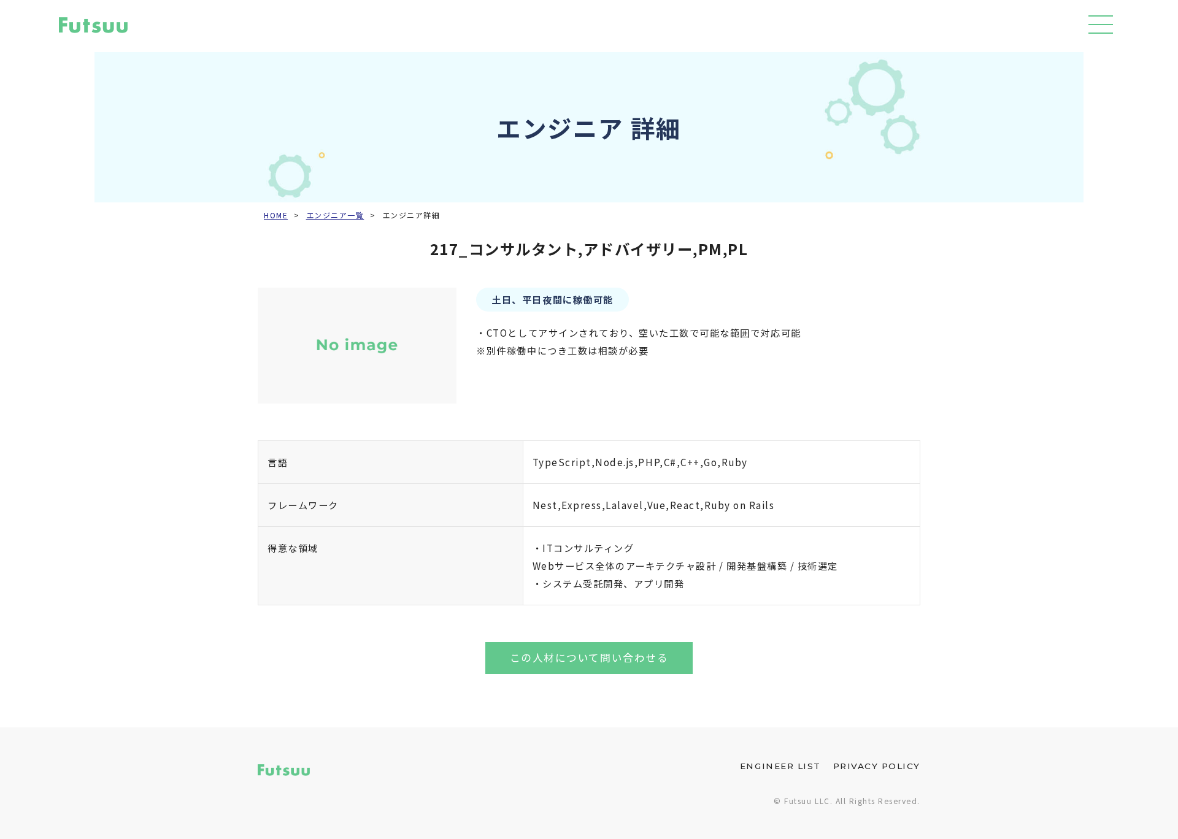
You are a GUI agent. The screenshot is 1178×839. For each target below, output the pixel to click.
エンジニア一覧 (335, 215)
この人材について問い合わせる (589, 657)
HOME (276, 215)
